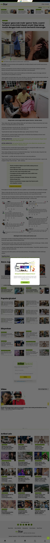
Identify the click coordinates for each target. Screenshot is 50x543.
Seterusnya (25, 282)
